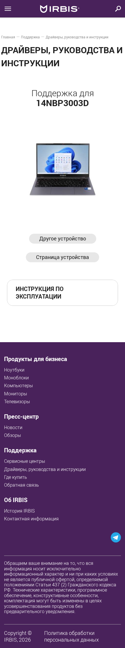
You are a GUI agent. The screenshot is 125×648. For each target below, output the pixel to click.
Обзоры (12, 435)
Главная (8, 37)
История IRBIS (19, 511)
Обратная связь (21, 485)
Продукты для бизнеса (35, 359)
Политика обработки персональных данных (71, 636)
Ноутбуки (14, 370)
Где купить (15, 477)
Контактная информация (31, 518)
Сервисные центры (24, 461)
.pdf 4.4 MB (94, 292)
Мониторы (15, 393)
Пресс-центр (21, 416)
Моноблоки (16, 377)
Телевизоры (17, 401)
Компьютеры (18, 385)
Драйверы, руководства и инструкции (77, 37)
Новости (13, 427)
